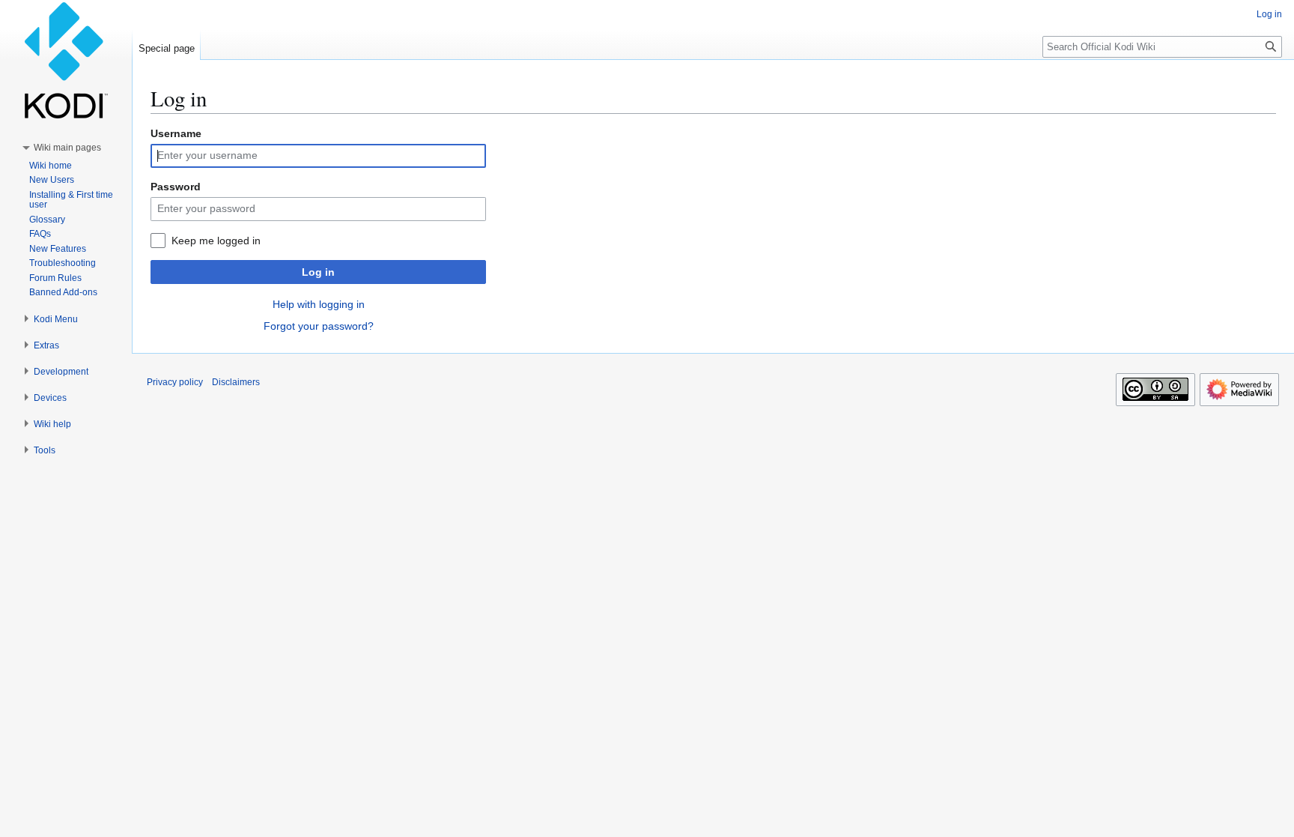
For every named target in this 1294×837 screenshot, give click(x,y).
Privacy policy (175, 382)
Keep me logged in (216, 241)
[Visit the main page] (66, 60)
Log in (318, 272)
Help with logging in (319, 304)
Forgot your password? (319, 326)
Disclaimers (236, 382)
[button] (67, 147)
